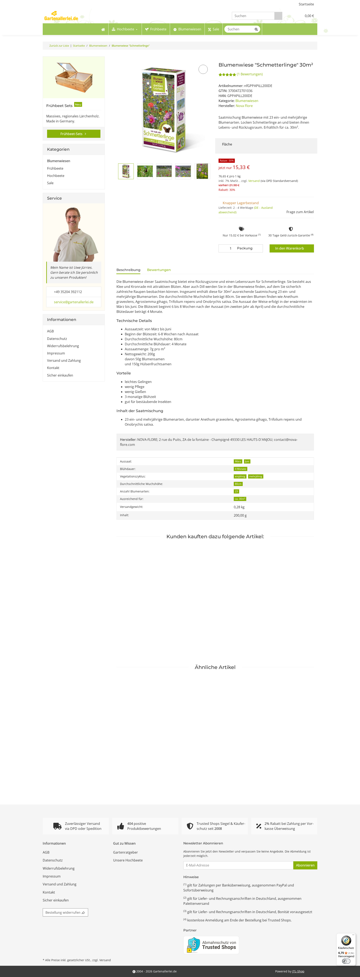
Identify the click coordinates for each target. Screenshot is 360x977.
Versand (254, 181)
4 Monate (240, 469)
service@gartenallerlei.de (74, 302)
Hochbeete (55, 175)
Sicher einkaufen (60, 375)
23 (236, 491)
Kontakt (53, 367)
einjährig (240, 476)
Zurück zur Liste (59, 45)
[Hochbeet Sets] (74, 77)
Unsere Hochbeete (128, 860)
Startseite (306, 4)
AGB (50, 331)
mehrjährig (255, 476)
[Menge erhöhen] (259, 248)
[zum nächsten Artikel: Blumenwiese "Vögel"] (313, 46)
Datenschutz (57, 338)
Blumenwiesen (246, 100)
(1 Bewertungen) (250, 74)
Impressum (56, 353)
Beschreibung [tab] (128, 270)
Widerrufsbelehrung (63, 346)
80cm (238, 484)
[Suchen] (278, 16)
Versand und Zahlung (64, 360)
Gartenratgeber (125, 852)
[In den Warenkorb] (119, 59)
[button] (290, 15)
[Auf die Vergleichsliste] (203, 69)
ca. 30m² (240, 499)
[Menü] (353, 935)
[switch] (346, 961)
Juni (247, 461)
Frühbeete (55, 168)
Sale (50, 183)
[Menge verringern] (223, 248)
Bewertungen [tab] (159, 270)
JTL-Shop (298, 971)
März (238, 461)
